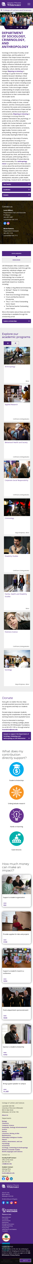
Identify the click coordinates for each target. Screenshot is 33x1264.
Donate (5, 195)
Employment (5, 1222)
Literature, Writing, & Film (10, 1133)
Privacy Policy (5, 1227)
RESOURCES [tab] (16, 260)
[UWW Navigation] (29, 4)
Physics (4, 1139)
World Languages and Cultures (12, 1151)
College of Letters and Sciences (17, 10)
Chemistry (5, 1123)
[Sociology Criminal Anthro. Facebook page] (4, 223)
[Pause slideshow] (25, 27)
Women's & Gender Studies (11, 1149)
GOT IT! (25, 1260)
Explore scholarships (10, 321)
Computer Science (8, 1125)
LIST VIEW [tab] (15, 343)
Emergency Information (8, 1224)
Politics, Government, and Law (12, 1141)
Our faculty (7, 184)
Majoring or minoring (15, 71)
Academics (6, 190)
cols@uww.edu (7, 1164)
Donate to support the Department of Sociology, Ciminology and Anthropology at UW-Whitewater (16, 736)
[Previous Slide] (17, 27)
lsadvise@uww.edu (8, 1173)
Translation (5, 1231)
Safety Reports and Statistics (9, 1229)
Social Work (6, 1145)
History (4, 1131)
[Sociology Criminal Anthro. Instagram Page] (8, 223)
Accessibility (5, 1219)
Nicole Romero (8, 229)
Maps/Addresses (6, 1217)
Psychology (6, 1143)
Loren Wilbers (8, 210)
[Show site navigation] (2, 10)
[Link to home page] (11, 4)
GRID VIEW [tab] (7, 343)
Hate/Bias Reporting (7, 1226)
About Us (5, 1115)
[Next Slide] (21, 27)
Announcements (6, 1220)
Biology (4, 1121)
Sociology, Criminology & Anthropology (15, 1147)
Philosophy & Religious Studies (12, 1137)
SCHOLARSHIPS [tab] (16, 253)
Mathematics (6, 1135)
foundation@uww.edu (10, 730)
